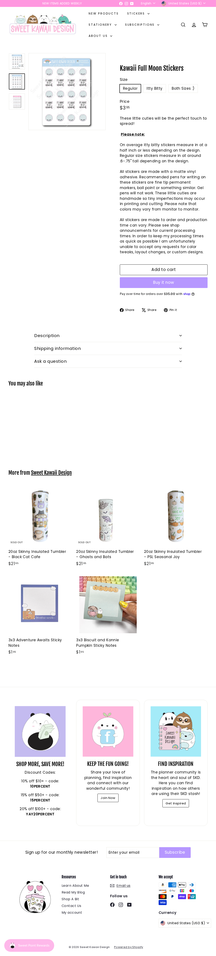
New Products (104, 13)
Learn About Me (75, 885)
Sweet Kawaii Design (51, 472)
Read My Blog (73, 892)
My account (72, 912)
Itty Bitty (154, 88)
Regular (130, 88)
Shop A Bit (70, 899)
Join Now (108, 798)
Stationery (101, 25)
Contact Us (71, 905)
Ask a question (50, 361)
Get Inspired (176, 803)
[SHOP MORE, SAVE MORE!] (40, 731)
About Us (99, 36)
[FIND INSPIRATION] (176, 731)
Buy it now (163, 282)
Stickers (136, 13)
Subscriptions (140, 25)
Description (47, 336)
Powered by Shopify (128, 947)
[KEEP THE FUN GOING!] (108, 731)
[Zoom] (67, 91)
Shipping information (57, 348)
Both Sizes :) (183, 88)
